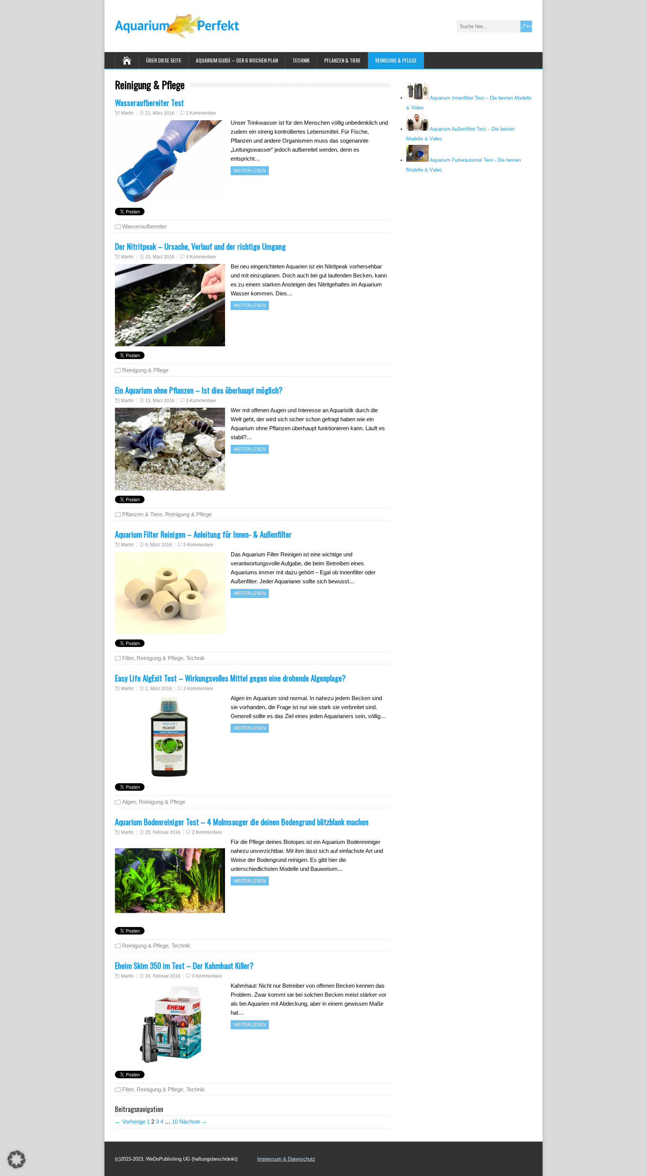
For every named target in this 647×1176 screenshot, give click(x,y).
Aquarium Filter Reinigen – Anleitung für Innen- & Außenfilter (203, 534)
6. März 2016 (158, 544)
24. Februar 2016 (162, 976)
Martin (127, 113)
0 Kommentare (207, 976)
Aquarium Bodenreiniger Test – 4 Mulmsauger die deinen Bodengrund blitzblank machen (241, 821)
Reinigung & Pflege (396, 60)
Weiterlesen (250, 170)
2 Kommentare (201, 113)
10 (175, 1121)
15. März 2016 (159, 256)
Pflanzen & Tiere (342, 60)
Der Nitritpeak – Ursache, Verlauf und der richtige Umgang (200, 246)
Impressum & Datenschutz (286, 1159)
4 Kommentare (201, 256)
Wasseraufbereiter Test (149, 102)
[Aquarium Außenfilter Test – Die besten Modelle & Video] (417, 129)
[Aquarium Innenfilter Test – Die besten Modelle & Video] (417, 98)
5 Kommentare (198, 544)
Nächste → (193, 1121)
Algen (129, 802)
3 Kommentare (201, 400)
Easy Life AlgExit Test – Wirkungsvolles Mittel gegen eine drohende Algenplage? (230, 678)
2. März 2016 (158, 688)
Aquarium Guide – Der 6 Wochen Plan (237, 60)
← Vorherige (130, 1121)
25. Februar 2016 (162, 832)
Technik (301, 60)
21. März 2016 (159, 113)
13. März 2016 (159, 400)
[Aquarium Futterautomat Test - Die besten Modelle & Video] (417, 160)
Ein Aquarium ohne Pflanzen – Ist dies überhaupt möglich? (198, 390)
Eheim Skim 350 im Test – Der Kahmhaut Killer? (184, 965)
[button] (16, 1159)
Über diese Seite (163, 60)
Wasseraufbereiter (144, 226)
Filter (128, 658)
